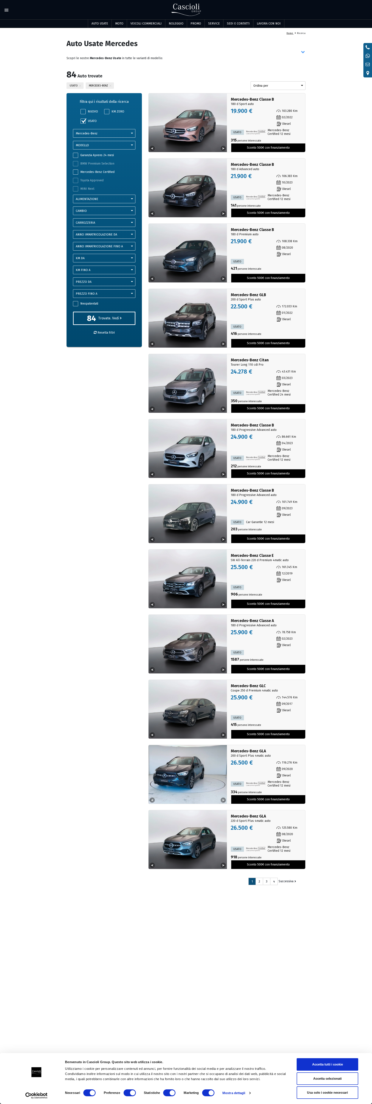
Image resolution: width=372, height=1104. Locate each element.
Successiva (286, 881)
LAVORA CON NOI (269, 23)
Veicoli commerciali (146, 23)
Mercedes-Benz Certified (97, 172)
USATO (92, 121)
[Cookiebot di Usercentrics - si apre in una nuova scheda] (36, 1095)
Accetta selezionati (327, 1078)
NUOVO (93, 111)
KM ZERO (118, 111)
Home (290, 33)
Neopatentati (89, 303)
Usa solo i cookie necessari (327, 1092)
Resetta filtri (106, 332)
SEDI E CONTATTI (238, 23)
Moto (119, 23)
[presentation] (152, 148)
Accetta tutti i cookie (327, 1064)
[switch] (130, 1092)
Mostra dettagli (233, 1093)
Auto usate (99, 23)
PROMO (196, 23)
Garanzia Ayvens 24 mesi (97, 155)
